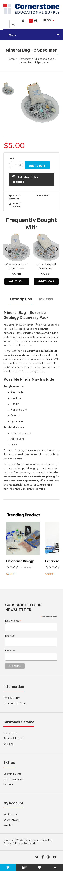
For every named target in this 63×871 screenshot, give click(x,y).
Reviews (45, 299)
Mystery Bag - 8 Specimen (16, 266)
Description (21, 299)
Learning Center (13, 774)
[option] (40, 102)
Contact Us (10, 733)
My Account (11, 814)
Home (11, 59)
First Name (10, 636)
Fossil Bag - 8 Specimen (46, 266)
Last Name (10, 650)
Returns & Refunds (14, 738)
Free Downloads (13, 779)
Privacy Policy (12, 698)
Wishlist (8, 825)
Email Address (13, 621)
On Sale (8, 784)
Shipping (9, 744)
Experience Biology (20, 561)
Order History (11, 820)
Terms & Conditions (15, 703)
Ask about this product (25, 179)
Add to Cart (17, 281)
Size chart (43, 196)
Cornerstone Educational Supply (37, 59)
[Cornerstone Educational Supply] (31, 13)
